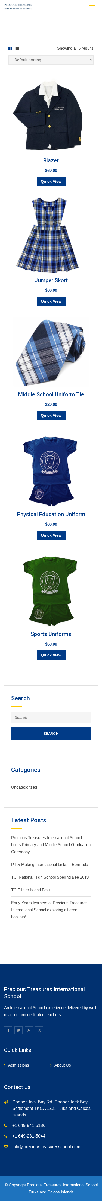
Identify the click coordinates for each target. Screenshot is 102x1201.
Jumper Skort (51, 280)
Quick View (51, 181)
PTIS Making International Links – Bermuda (49, 864)
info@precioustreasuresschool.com (46, 1146)
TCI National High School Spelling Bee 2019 (50, 877)
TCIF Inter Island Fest (30, 890)
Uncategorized (24, 787)
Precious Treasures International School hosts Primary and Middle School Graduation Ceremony (51, 844)
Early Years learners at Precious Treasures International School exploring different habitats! (49, 909)
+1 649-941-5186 (28, 1125)
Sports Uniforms (51, 634)
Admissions (18, 1065)
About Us (62, 1065)
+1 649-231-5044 (28, 1136)
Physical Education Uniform (51, 514)
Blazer (51, 160)
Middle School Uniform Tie (51, 394)
